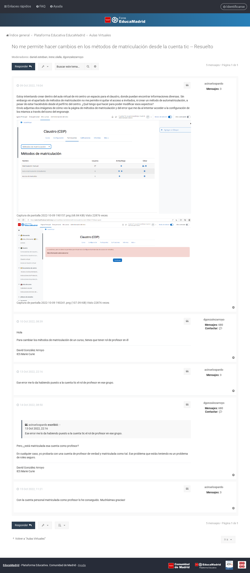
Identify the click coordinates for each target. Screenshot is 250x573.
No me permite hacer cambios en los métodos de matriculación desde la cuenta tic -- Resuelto (112, 46)
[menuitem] (41, 6)
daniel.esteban (38, 57)
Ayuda (82, 565)
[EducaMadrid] (208, 565)
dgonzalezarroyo (73, 57)
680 (220, 324)
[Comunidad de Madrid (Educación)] (179, 565)
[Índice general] (125, 20)
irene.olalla (55, 57)
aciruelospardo (213, 83)
